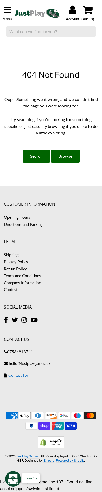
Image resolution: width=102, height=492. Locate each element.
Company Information (22, 282)
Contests (11, 289)
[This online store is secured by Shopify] (51, 446)
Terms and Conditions (22, 275)
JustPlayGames (27, 456)
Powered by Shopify (70, 460)
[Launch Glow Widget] (13, 479)
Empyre (48, 460)
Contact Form (19, 375)
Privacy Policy (16, 261)
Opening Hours (17, 217)
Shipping (11, 254)
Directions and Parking (23, 224)
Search (36, 156)
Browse (65, 156)
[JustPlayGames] (37, 13)
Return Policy (15, 268)
